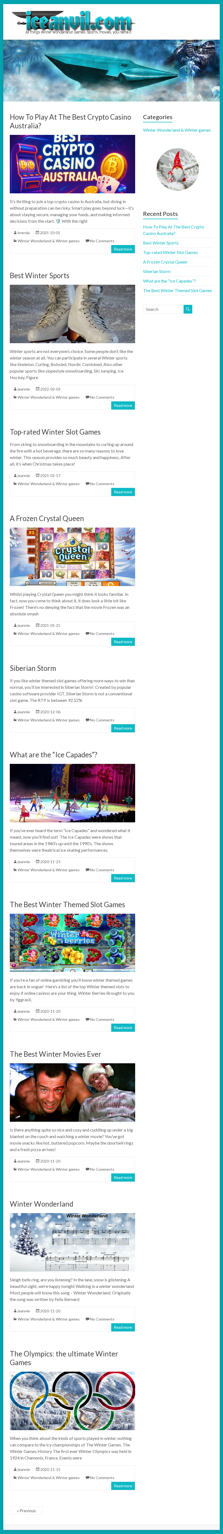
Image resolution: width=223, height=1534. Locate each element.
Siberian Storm (33, 668)
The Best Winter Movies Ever (55, 1054)
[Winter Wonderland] (72, 1215)
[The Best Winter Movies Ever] (72, 1065)
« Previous (26, 1510)
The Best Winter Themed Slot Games (67, 904)
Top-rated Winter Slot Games (55, 431)
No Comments (102, 240)
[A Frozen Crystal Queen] (72, 530)
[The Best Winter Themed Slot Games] (72, 916)
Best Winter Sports (39, 275)
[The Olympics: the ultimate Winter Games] (72, 1374)
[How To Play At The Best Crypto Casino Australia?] (72, 137)
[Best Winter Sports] (72, 287)
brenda (24, 232)
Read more (123, 249)
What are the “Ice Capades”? (53, 754)
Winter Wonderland (41, 1204)
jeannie (24, 389)
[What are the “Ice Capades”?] (72, 766)
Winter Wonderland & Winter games (49, 240)
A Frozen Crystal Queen (47, 518)
